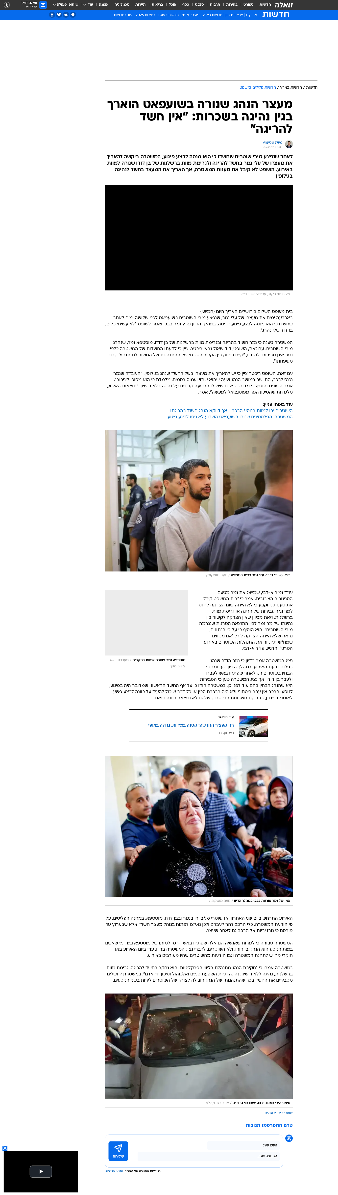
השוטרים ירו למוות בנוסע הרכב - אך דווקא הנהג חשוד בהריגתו (231, 411)
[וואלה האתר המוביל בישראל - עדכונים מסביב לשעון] (284, 4)
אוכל (172, 5)
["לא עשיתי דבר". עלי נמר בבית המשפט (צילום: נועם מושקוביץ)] (199, 505)
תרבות (215, 5)
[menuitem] (262, 5)
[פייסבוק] (52, 15)
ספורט (248, 5)
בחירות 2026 (145, 15)
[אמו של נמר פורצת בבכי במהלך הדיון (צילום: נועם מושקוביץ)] (199, 831)
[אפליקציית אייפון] (66, 15)
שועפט (287, 1113)
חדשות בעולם (168, 15)
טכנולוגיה (122, 5)
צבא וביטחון (234, 15)
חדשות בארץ (212, 15)
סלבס (199, 5)
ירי (279, 1113)
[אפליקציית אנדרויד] (73, 15)
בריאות (157, 5)
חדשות (265, 5)
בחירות (232, 5)
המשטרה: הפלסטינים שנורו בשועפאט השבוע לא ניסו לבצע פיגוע (230, 417)
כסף (185, 5)
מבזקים (251, 15)
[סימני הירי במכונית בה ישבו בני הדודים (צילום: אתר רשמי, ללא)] (199, 1051)
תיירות (140, 5)
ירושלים (270, 1113)
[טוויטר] (59, 15)
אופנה (104, 5)
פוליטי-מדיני (190, 15)
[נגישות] (7, 5)
